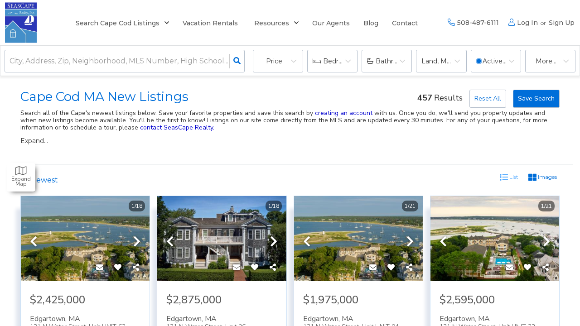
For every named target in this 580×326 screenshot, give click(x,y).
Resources (271, 23)
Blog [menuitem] (370, 23)
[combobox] (10, 61)
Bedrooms (340, 61)
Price (274, 61)
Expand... (34, 140)
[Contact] (100, 268)
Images (546, 176)
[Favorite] (118, 268)
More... (546, 61)
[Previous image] (33, 242)
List (513, 176)
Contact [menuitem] (405, 23)
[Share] (136, 268)
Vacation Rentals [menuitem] (210, 23)
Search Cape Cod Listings (118, 23)
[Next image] (137, 242)
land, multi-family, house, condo (443, 61)
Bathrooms (393, 61)
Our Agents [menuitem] (331, 23)
